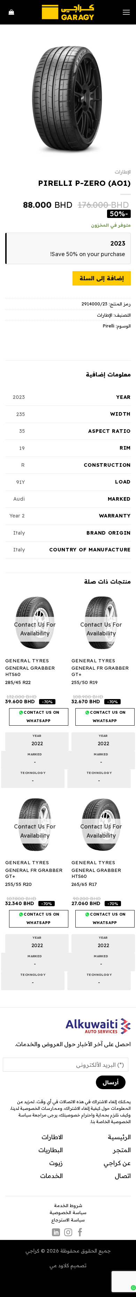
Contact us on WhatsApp (107, 716)
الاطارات (52, 1137)
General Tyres (93, 660)
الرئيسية (119, 1137)
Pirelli (108, 326)
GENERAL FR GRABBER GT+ (100, 671)
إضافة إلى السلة (102, 278)
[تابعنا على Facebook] (80, 1233)
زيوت (56, 1162)
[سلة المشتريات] (11, 12)
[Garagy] (68, 12)
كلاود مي (59, 1265)
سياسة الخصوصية (68, 1212)
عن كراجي (117, 1162)
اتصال (123, 1175)
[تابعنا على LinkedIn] (56, 1233)
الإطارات (123, 172)
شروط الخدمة (68, 1205)
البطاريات (50, 1150)
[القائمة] (126, 12)
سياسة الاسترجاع (68, 1219)
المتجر (122, 1150)
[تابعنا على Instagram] (68, 1233)
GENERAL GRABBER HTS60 (30, 671)
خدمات (50, 1175)
